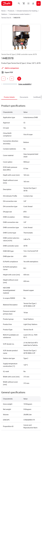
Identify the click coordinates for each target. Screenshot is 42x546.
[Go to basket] (23, 3)
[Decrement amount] (3, 79)
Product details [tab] (9, 97)
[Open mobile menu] (38, 3)
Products (11, 11)
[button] (28, 3)
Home (3, 11)
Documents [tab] (24, 97)
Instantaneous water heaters (19, 14)
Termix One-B (6, 18)
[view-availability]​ (24, 84)
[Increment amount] (12, 79)
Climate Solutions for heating (26, 11)
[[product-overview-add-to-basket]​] (19, 79)
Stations (4, 14)
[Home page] (6, 3)
